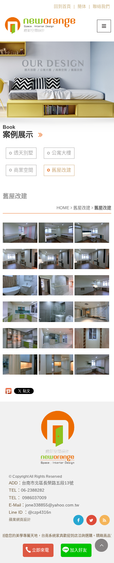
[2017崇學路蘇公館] (20, 233)
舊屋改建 (61, 170)
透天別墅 (23, 152)
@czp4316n (39, 512)
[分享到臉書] (78, 520)
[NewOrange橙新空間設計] (41, 24)
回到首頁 (62, 6)
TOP (101, 545)
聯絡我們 (101, 6)
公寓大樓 (61, 152)
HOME (63, 207)
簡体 (82, 6)
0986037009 (34, 497)
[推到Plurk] (8, 391)
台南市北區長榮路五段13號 (48, 482)
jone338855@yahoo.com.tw (52, 505)
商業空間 (23, 170)
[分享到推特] (91, 520)
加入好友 (78, 550)
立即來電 (40, 550)
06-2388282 (32, 490)
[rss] (104, 520)
